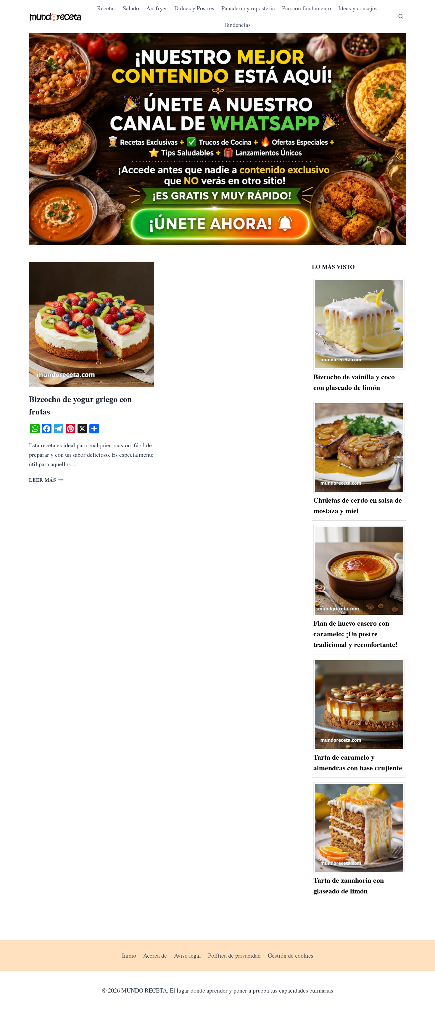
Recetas (106, 8)
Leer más (46, 479)
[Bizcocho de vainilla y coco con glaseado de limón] (359, 324)
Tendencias (237, 25)
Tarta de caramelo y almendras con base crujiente (357, 762)
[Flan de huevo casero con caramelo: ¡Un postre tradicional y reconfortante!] (359, 571)
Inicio (129, 955)
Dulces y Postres (194, 8)
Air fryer (156, 8)
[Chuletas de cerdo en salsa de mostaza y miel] (359, 447)
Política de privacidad (234, 955)
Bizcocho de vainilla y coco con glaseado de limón (354, 381)
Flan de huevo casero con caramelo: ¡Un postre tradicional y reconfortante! (355, 633)
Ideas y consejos (358, 8)
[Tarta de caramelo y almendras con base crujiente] (359, 704)
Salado (131, 8)
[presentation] (91, 324)
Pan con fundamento (306, 8)
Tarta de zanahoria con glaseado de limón (348, 885)
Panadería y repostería (248, 8)
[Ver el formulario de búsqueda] (400, 16)
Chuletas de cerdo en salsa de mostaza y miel (357, 505)
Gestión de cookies (290, 955)
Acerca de (155, 955)
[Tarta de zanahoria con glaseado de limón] (359, 828)
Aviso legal (187, 955)
